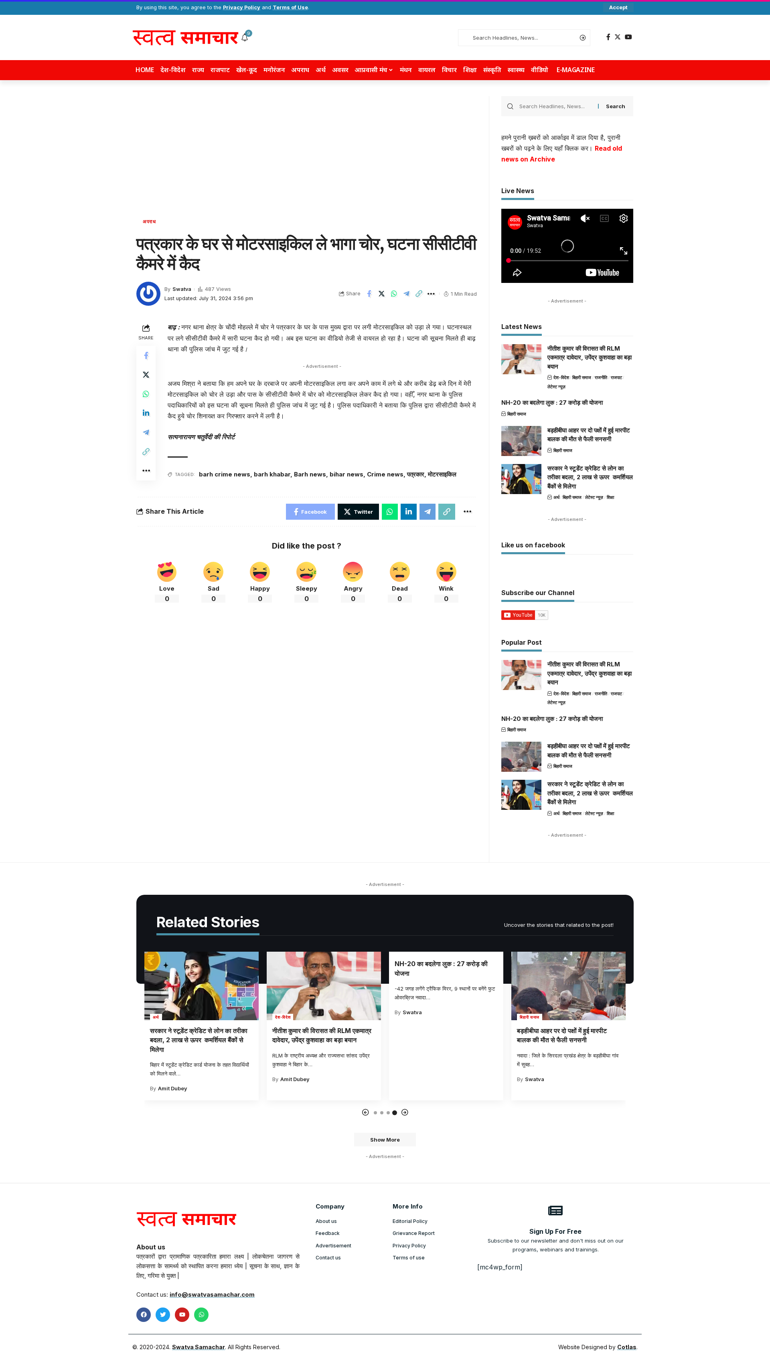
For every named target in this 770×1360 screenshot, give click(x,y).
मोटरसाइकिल (442, 474)
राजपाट (616, 377)
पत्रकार (415, 474)
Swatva (181, 289)
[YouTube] (628, 37)
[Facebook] (608, 37)
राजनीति (601, 377)
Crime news (385, 474)
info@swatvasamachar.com (212, 1294)
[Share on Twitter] (381, 293)
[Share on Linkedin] (146, 413)
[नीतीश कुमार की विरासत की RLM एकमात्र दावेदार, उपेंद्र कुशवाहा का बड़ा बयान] (521, 359)
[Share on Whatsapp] (393, 293)
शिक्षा (610, 497)
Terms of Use (290, 7)
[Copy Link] (418, 293)
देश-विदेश (561, 377)
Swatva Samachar (198, 1347)
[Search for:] (555, 106)
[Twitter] (617, 37)
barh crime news (224, 474)
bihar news (346, 474)
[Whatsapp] (201, 1315)
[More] (431, 293)
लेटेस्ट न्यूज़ (556, 386)
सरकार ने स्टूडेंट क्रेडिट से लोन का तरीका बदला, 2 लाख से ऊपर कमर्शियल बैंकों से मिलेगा (590, 477)
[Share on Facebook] (369, 293)
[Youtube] (182, 1315)
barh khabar (272, 474)
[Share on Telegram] (406, 293)
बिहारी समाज (581, 377)
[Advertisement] (306, 156)
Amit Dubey (172, 1088)
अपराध (149, 221)
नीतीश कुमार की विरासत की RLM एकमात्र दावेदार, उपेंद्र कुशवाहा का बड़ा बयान (589, 357)
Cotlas (626, 1347)
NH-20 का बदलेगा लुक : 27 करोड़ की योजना (552, 402)
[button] (365, 1112)
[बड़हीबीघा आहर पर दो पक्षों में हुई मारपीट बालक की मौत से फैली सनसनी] (521, 441)
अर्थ (556, 497)
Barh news (310, 474)
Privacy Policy (241, 7)
